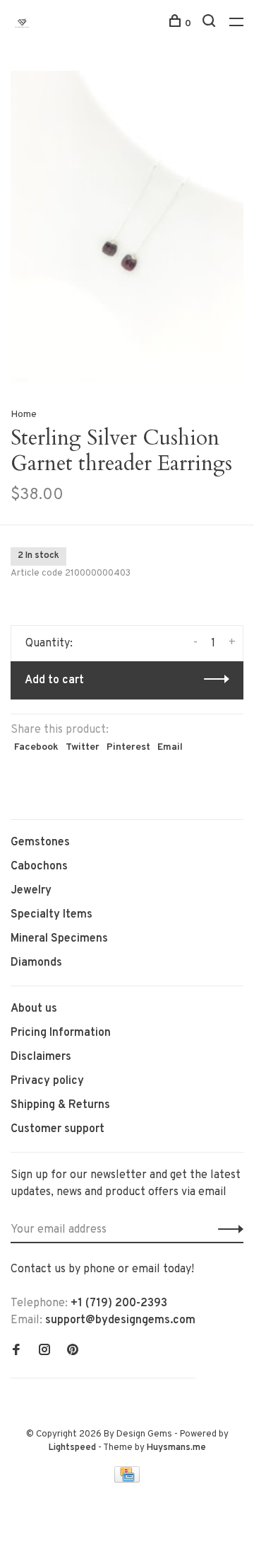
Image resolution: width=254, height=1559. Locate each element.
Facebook (36, 747)
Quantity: (49, 643)
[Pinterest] (72, 1351)
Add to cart (54, 680)
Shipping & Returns (60, 1105)
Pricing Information (61, 1033)
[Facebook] (16, 1351)
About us (34, 1009)
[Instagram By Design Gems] (44, 1351)
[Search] (210, 24)
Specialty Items (51, 915)
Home (24, 415)
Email (170, 747)
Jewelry (31, 891)
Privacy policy (47, 1081)
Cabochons (39, 867)
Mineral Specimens (59, 939)
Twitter (82, 747)
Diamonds (36, 963)
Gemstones (40, 842)
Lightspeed (72, 1448)
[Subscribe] (226, 1229)
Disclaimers (41, 1057)
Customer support (57, 1129)
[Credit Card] (127, 1480)
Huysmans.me (176, 1448)
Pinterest (128, 747)
